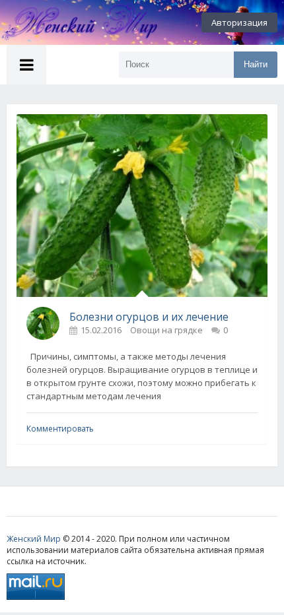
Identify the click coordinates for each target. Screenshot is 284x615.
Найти (255, 64)
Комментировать (60, 428)
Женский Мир (34, 538)
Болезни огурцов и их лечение (149, 316)
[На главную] (73, 22)
